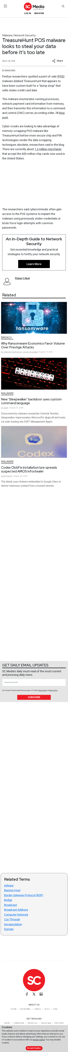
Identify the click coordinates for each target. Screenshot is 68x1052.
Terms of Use (42, 690)
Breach (6, 337)
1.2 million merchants (48, 149)
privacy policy (39, 1039)
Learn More (34, 264)
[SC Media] (34, 6)
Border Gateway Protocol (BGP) (23, 895)
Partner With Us (59, 1023)
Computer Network (16, 914)
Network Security (24, 35)
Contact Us (37, 1009)
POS (61, 76)
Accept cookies (34, 1048)
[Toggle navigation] (5, 6)
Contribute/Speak (19, 1023)
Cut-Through (12, 919)
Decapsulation (13, 924)
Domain (9, 929)
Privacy (55, 1009)
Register (39, 13)
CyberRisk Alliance (25, 1009)
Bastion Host (12, 890)
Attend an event (32, 1023)
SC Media (13, 1009)
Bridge (8, 900)
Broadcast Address (16, 909)
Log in (27, 13)
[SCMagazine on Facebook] (27, 994)
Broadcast (10, 905)
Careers (47, 1009)
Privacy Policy (53, 690)
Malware (7, 35)
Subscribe (34, 697)
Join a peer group (46, 1023)
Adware (9, 885)
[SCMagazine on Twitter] (34, 994)
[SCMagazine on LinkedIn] (41, 994)
